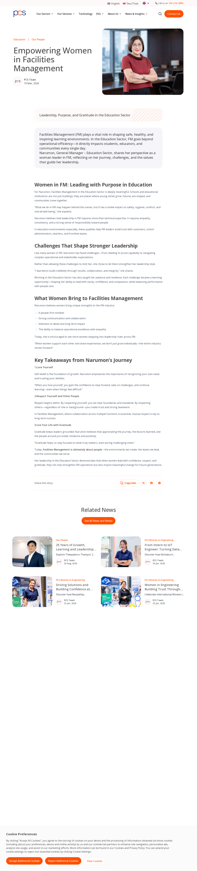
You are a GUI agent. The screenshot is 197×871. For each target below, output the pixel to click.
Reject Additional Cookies (63, 861)
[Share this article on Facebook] (151, 483)
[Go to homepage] (20, 14)
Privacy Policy (137, 848)
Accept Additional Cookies (24, 861)
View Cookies (94, 861)
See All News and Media (98, 520)
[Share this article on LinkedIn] (159, 483)
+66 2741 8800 (176, 3)
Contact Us (173, 14)
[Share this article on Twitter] (143, 483)
